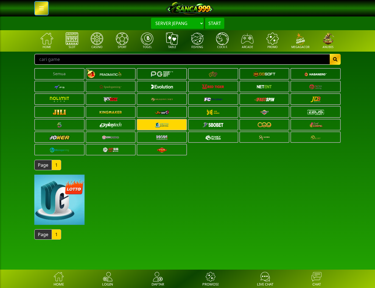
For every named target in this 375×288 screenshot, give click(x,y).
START (214, 23)
